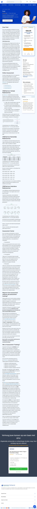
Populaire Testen (18, 493)
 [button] (27, 1)
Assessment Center (26, 70)
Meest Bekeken (18, 496)
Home (3, 9)
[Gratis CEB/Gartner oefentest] (11, 121)
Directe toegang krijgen (28, 49)
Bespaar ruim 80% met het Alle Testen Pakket (28, 76)
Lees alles (33, 96)
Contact (18, 503)
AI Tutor (23, 4)
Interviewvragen (18, 4)
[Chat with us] (34, 506)
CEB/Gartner (4, 82)
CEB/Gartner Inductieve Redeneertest (26, 69)
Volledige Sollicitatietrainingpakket (10, 284)
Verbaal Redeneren (7, 85)
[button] (30, 2)
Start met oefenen (7, 20)
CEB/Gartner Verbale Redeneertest (28, 64)
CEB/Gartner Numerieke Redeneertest (26, 66)
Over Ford (24, 61)
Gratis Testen (10, 4)
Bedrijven (6, 9)
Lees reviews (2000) (19, 454)
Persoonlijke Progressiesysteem (10, 373)
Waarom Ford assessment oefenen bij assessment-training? (28, 72)
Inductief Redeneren (7, 88)
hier (9, 126)
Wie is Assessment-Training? (27, 74)
